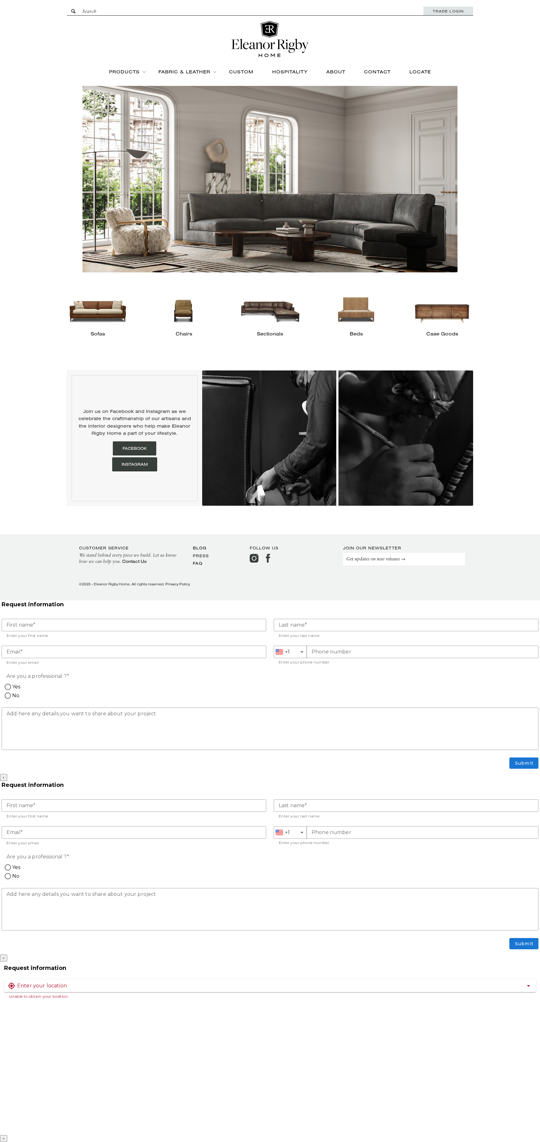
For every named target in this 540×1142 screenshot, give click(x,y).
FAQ (197, 563)
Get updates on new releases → (375, 559)
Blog (200, 547)
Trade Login (448, 11)
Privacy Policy (177, 584)
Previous (216, 438)
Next (459, 438)
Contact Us (134, 561)
